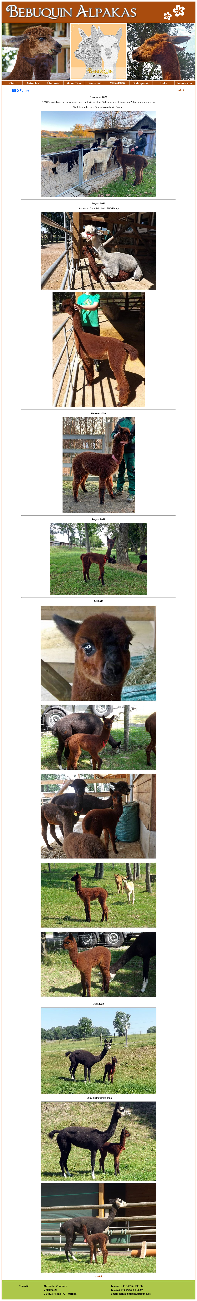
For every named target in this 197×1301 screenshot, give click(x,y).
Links (163, 83)
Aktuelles (33, 83)
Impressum (184, 83)
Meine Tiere (74, 83)
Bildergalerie (141, 83)
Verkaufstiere (117, 83)
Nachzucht (95, 83)
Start (12, 83)
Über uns (53, 83)
